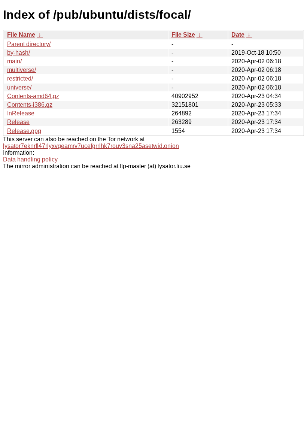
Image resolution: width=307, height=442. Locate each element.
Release (18, 122)
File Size (183, 34)
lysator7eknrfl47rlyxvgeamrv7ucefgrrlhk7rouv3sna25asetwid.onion (91, 146)
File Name (21, 34)
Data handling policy (30, 159)
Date (237, 34)
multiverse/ (21, 70)
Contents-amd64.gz (33, 96)
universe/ (19, 87)
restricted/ (20, 78)
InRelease (20, 113)
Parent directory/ (29, 44)
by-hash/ (18, 52)
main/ (14, 61)
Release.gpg (24, 131)
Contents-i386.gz (29, 105)
